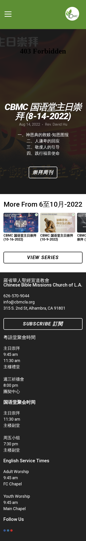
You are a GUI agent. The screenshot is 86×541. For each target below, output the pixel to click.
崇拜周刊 (43, 172)
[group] (20, 229)
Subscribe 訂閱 (43, 324)
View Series (43, 257)
